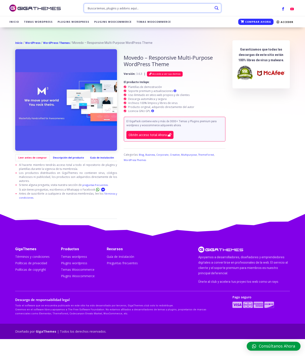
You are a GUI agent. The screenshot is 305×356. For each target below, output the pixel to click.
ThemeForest (206, 154)
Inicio (14, 21)
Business (150, 154)
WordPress (32, 43)
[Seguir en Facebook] (283, 8)
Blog (141, 154)
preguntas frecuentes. (95, 185)
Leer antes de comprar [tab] (32, 157)
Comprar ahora (257, 21)
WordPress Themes (56, 43)
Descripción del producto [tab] (68, 157)
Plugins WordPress (73, 21)
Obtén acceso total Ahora (148, 135)
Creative (175, 154)
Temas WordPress (38, 21)
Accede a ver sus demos (166, 73)
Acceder (286, 22)
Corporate (162, 154)
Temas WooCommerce (153, 21)
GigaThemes (46, 331)
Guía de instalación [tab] (102, 157)
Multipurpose (189, 154)
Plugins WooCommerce (113, 21)
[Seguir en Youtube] (292, 8)
